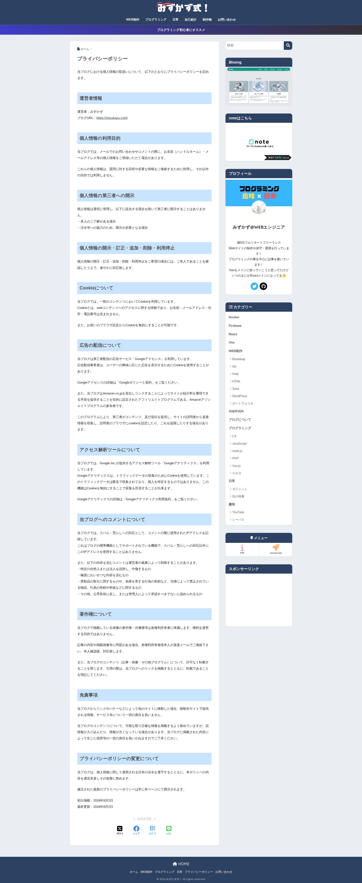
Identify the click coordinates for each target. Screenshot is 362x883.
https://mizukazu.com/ (112, 118)
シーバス (238, 519)
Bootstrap (238, 359)
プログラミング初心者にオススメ (181, 30)
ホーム (134, 871)
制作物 (207, 19)
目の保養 (238, 496)
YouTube (238, 512)
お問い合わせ (227, 19)
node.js (237, 451)
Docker (234, 317)
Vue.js (236, 465)
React (233, 334)
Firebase (235, 326)
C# (234, 436)
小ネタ (236, 473)
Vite (232, 342)
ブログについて (240, 419)
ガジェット (239, 489)
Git (234, 366)
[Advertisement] (258, 600)
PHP (235, 458)
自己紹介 (191, 19)
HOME (183, 864)
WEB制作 (132, 19)
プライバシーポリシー (199, 871)
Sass (235, 388)
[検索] (288, 45)
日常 (176, 19)
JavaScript (239, 443)
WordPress (239, 396)
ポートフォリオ (242, 403)
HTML (236, 381)
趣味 (232, 504)
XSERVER (236, 411)
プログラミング (155, 19)
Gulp (235, 373)
